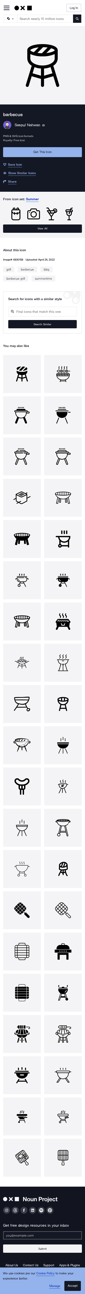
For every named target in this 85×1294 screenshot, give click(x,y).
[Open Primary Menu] (6, 8)
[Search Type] (10, 19)
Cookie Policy (45, 1273)
